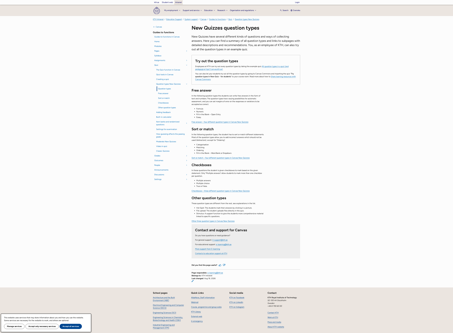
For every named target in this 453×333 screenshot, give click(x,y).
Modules (157, 46)
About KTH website (276, 327)
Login (297, 2)
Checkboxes (163, 103)
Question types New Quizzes (247, 19)
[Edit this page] (193, 281)
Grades (157, 156)
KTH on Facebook (236, 297)
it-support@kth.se (220, 240)
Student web (167, 2)
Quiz (230, 19)
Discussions (159, 174)
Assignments (159, 60)
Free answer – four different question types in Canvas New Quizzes (220, 122)
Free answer (163, 93)
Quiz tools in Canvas (164, 74)
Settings (157, 179)
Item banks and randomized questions (167, 123)
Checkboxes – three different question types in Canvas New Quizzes (221, 191)
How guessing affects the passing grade (170, 135)
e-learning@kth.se (223, 244)
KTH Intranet (158, 19)
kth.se (156, 2)
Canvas (203, 19)
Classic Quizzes (162, 151)
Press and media (274, 322)
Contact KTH (273, 313)
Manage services (14, 326)
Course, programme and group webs (206, 307)
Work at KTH (273, 317)
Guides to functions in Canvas (167, 37)
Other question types (167, 107)
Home (156, 41)
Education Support (174, 19)
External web (196, 316)
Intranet (178, 2)
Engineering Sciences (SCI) (164, 313)
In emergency (197, 321)
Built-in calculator (163, 117)
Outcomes (158, 160)
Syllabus (157, 56)
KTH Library (196, 312)
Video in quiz (161, 146)
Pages (156, 51)
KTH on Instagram (236, 307)
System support (191, 19)
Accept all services (71, 326)
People (157, 165)
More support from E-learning (207, 249)
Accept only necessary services (42, 326)
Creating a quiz (162, 79)
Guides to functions (217, 19)
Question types (164, 89)
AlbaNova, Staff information (203, 297)
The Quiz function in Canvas (168, 70)
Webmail (194, 302)
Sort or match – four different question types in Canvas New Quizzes (221, 158)
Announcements (161, 170)
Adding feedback (163, 112)
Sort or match (164, 98)
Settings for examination (166, 129)
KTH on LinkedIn (236, 302)
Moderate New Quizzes (166, 141)
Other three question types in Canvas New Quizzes (213, 221)
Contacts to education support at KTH (211, 253)
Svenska (296, 10)
